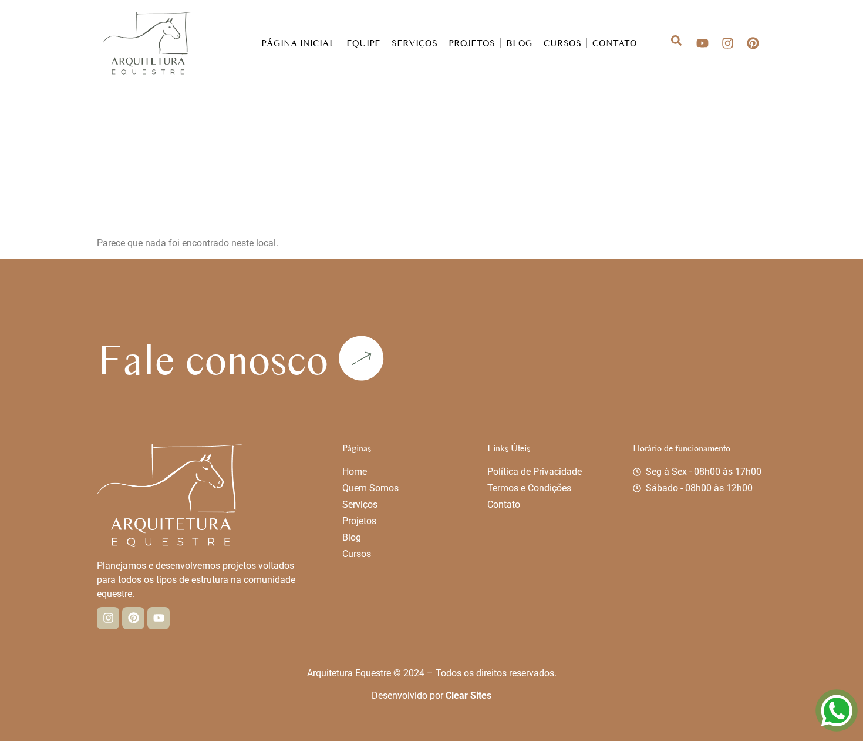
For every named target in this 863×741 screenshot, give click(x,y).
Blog (519, 43)
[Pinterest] (753, 43)
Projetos (472, 43)
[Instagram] (728, 43)
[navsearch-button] (670, 43)
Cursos (562, 43)
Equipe (363, 43)
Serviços (414, 43)
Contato (614, 43)
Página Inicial (298, 43)
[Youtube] (702, 43)
